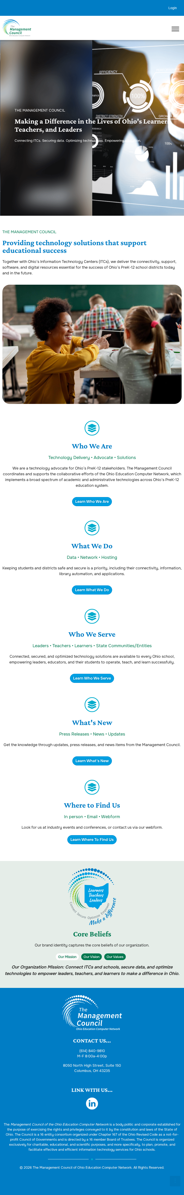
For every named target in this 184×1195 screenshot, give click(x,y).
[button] (175, 1181)
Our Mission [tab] (67, 957)
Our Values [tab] (115, 957)
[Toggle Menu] (175, 29)
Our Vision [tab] (91, 957)
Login (172, 8)
